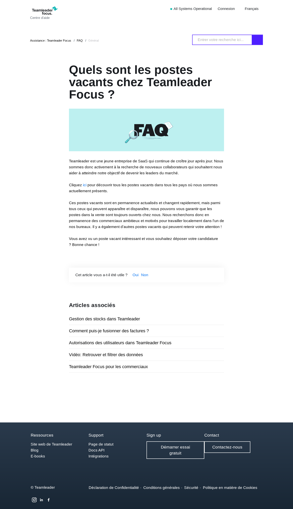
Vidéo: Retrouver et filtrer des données (106, 354)
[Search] (257, 40)
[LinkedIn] (41, 499)
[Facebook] (48, 499)
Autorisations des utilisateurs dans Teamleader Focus (120, 342)
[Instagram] (34, 499)
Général (93, 40)
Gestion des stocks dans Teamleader (104, 318)
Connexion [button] (227, 9)
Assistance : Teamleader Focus (50, 40)
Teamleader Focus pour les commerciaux (108, 366)
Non (144, 275)
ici (85, 185)
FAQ (80, 40)
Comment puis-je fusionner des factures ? (109, 330)
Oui (136, 275)
